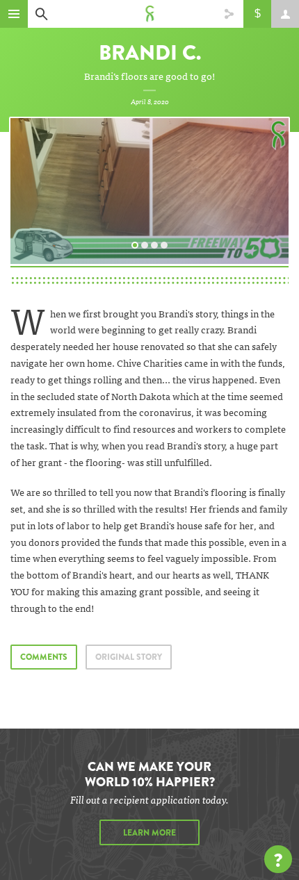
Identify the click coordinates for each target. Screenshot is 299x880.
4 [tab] (166, 243)
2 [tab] (147, 243)
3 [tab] (156, 243)
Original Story (128, 657)
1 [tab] (137, 243)
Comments (43, 657)
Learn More (149, 833)
